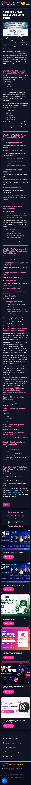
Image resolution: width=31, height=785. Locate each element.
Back (6, 504)
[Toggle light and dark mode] (23, 3)
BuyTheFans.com (15, 492)
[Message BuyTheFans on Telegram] (4, 780)
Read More (8, 557)
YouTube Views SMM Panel (10, 381)
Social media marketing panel (13, 752)
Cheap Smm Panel (10, 747)
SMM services (9, 756)
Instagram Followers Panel (13, 743)
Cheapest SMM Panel (11, 738)
